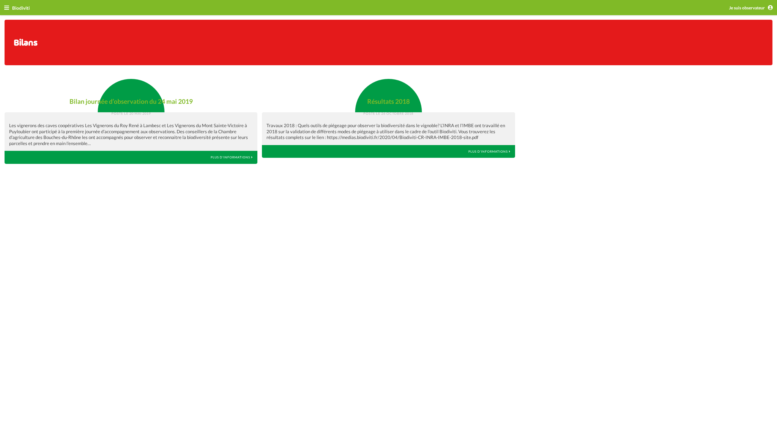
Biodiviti (21, 8)
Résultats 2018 (388, 101)
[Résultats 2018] (388, 85)
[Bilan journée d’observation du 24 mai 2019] (131, 85)
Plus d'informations (231, 157)
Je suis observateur (747, 7)
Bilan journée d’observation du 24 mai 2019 (131, 101)
